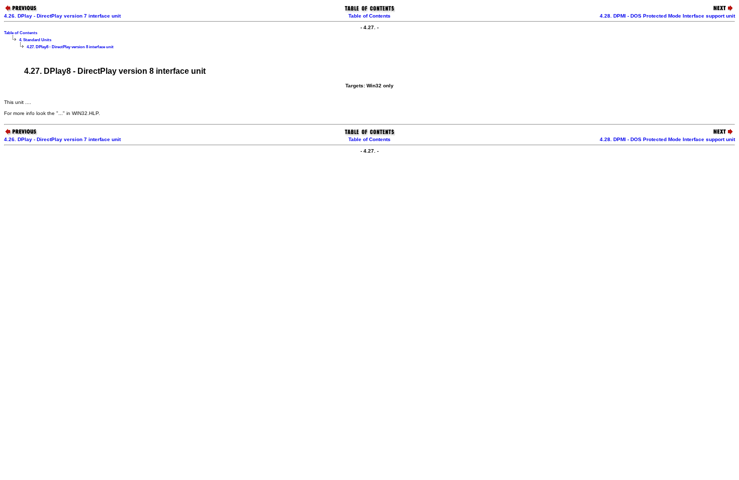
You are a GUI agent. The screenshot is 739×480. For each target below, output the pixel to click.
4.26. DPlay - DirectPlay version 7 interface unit (62, 16)
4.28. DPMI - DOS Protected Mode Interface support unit (667, 16)
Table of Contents (369, 16)
